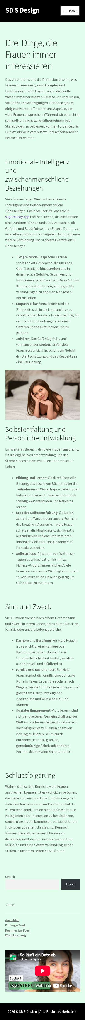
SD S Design (22, 10)
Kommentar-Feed (17, 930)
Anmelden (12, 920)
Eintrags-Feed (15, 925)
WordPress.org (15, 935)
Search (10, 877)
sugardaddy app (17, 216)
